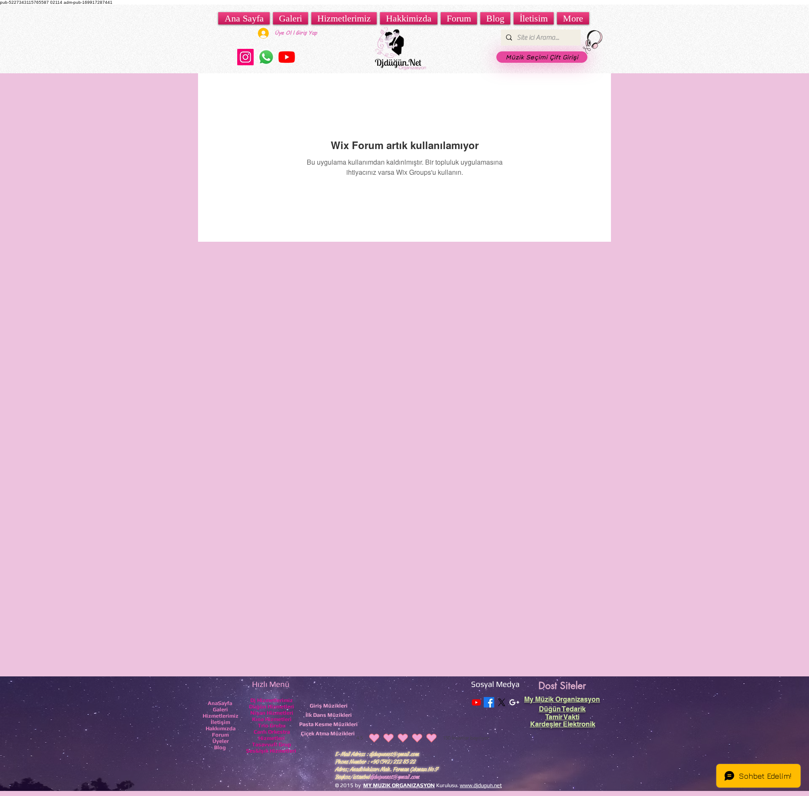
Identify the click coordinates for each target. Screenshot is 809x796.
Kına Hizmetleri (272, 719)
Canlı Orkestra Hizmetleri (272, 735)
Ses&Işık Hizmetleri (271, 751)
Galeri (220, 709)
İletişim (220, 722)
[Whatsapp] (266, 57)
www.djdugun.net (481, 785)
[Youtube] (476, 702)
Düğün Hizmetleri (271, 706)
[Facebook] (489, 702)
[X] (501, 702)
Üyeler (220, 741)
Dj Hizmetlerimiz (271, 700)
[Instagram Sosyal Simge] (245, 57)
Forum (220, 735)
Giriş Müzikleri (329, 706)
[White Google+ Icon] (514, 702)
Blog (220, 747)
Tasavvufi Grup (271, 744)
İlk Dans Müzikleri (328, 715)
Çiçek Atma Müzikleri (328, 733)
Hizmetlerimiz (220, 716)
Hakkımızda (221, 728)
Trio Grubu (272, 725)
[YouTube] (287, 57)
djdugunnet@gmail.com (394, 754)
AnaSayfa (220, 703)
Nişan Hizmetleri (271, 713)
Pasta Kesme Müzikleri (328, 724)
